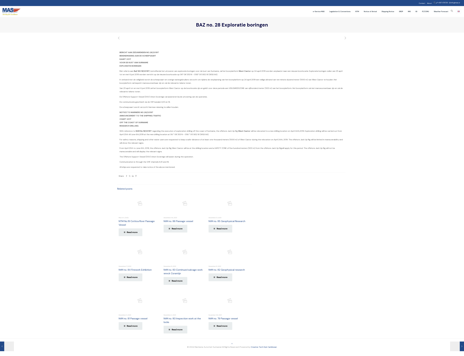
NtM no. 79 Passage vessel (223, 318)
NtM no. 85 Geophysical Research (227, 221)
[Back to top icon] (232, 343)
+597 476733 (443, 3)
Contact (422, 3)
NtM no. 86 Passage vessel (178, 221)
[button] (435, 3)
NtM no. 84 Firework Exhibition (135, 269)
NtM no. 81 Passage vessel (133, 318)
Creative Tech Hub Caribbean (264, 347)
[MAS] (11, 11)
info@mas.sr (455, 3)
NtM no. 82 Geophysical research (227, 269)
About (429, 3)
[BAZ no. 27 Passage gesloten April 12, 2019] (7, 346)
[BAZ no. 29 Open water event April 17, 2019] (457, 346)
